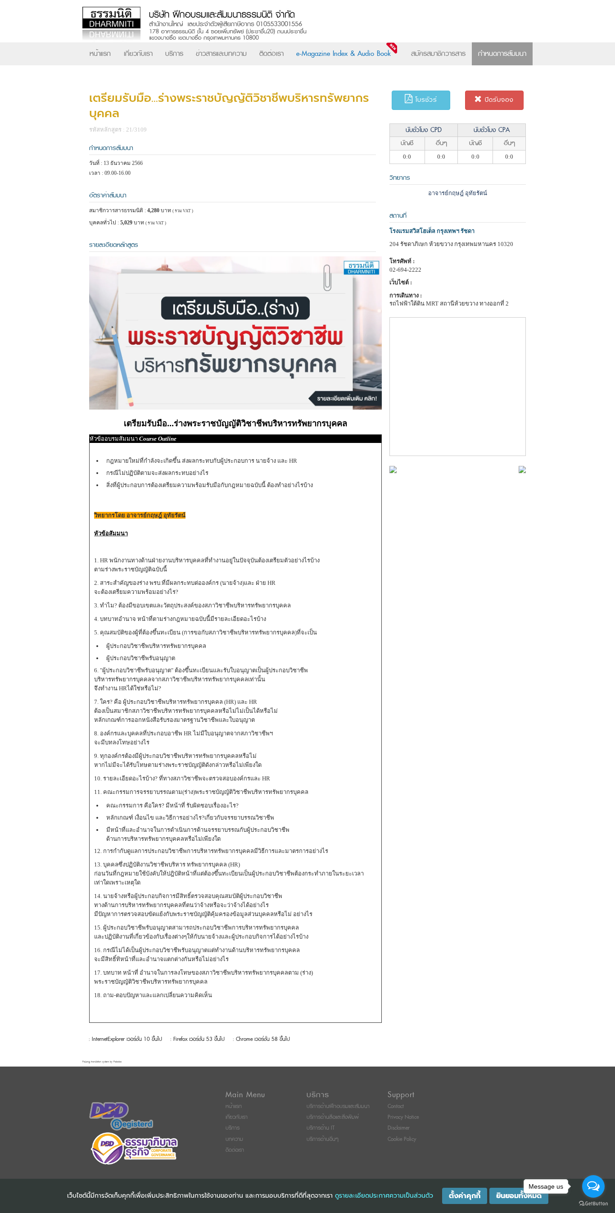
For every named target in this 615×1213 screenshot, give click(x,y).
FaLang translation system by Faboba (102, 1062)
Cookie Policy (402, 1139)
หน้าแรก (100, 53)
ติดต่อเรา (271, 53)
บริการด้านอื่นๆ (323, 1139)
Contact (396, 1106)
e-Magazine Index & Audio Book (343, 53)
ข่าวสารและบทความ (221, 53)
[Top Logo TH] (288, 24)
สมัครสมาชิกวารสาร (438, 53)
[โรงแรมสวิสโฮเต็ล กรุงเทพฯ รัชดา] (393, 468)
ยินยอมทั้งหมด (519, 1195)
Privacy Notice (403, 1117)
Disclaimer (399, 1128)
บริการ (174, 53)
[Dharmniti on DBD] (121, 1116)
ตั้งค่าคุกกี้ (464, 1195)
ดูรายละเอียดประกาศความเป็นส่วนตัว (384, 1195)
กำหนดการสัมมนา (502, 53)
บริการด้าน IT (321, 1128)
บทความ (234, 1139)
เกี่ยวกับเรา (138, 53)
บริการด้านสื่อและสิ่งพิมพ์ (333, 1117)
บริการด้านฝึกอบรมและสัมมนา (338, 1106)
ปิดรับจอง (498, 100)
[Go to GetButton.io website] (593, 1204)
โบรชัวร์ (425, 100)
